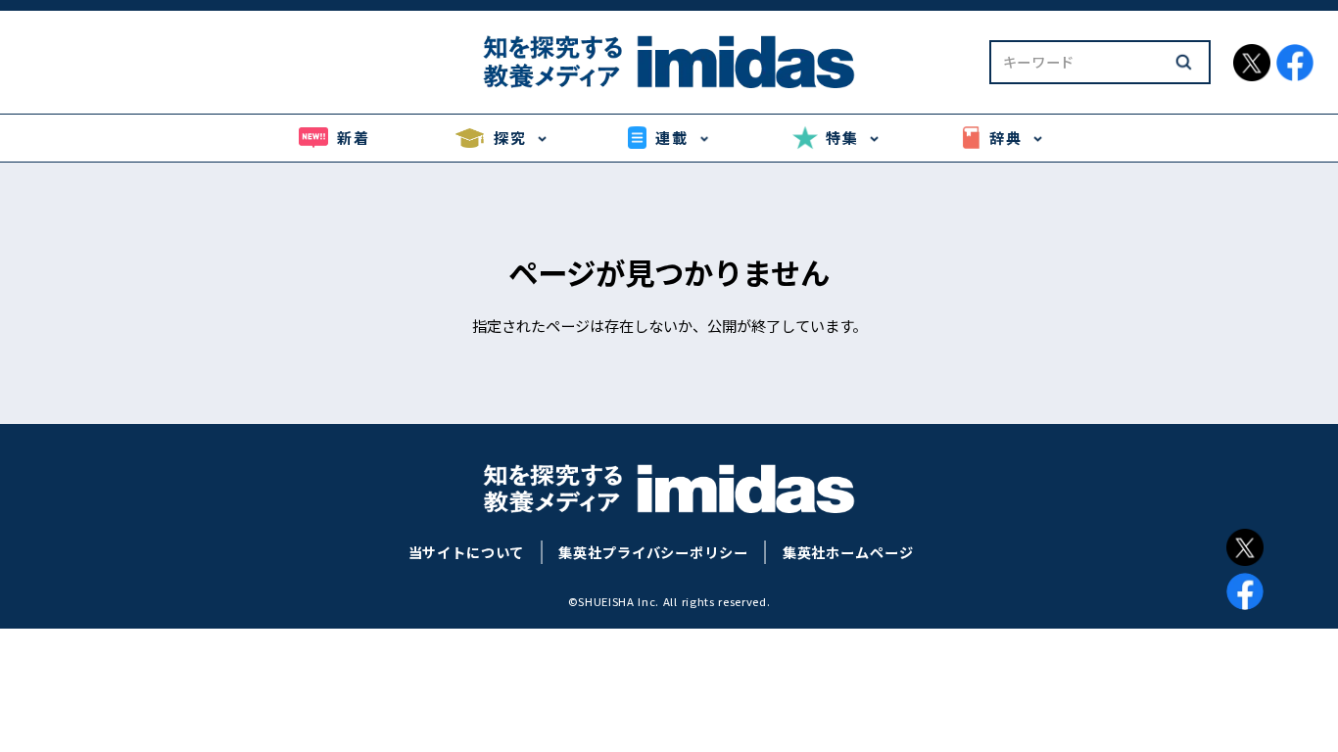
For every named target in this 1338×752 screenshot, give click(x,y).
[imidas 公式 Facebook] (1295, 62)
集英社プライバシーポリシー (652, 552)
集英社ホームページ (848, 552)
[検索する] (1183, 61)
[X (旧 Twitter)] (1245, 547)
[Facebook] (1245, 591)
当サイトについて (466, 552)
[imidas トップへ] (668, 61)
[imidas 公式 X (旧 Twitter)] (1251, 62)
